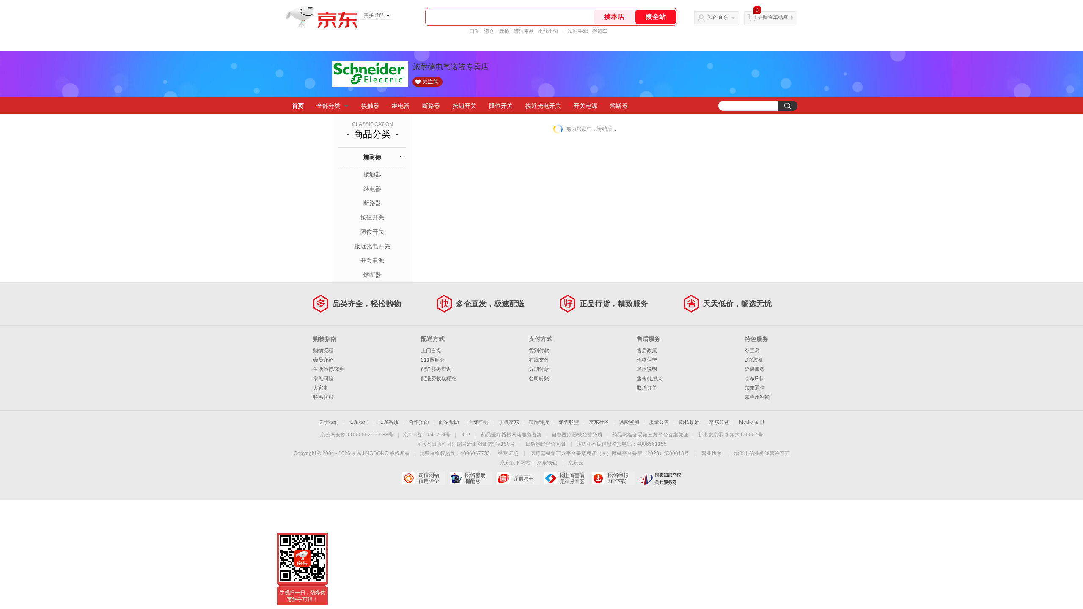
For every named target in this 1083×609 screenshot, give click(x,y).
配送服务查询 (436, 369)
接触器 (370, 105)
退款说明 (647, 369)
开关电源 (585, 105)
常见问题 (323, 378)
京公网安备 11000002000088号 (356, 435)
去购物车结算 (773, 17)
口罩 (475, 31)
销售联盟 (569, 422)
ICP (466, 435)
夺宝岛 (752, 351)
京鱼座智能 (757, 397)
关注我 (430, 82)
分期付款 (539, 369)
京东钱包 (547, 463)
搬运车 (599, 31)
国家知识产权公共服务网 (660, 478)
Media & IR (751, 422)
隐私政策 (689, 422)
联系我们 (359, 422)
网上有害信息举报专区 (565, 478)
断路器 (431, 105)
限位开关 (501, 105)
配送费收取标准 (438, 378)
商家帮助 (449, 422)
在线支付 (539, 360)
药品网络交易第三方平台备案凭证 (650, 435)
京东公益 (719, 422)
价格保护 (647, 360)
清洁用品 (524, 31)
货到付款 (539, 351)
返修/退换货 (650, 378)
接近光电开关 (543, 105)
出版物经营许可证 (546, 444)
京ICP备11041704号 (427, 435)
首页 (298, 105)
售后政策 (647, 351)
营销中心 (479, 422)
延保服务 (755, 369)
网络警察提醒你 (470, 478)
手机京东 (509, 422)
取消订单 (647, 388)
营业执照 (711, 453)
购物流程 (323, 351)
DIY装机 (754, 360)
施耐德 (372, 157)
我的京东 (718, 17)
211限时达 (433, 360)
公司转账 (539, 378)
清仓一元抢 (496, 31)
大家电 (320, 388)
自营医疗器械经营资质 (577, 435)
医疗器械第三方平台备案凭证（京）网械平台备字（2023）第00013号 (610, 453)
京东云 (575, 463)
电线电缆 (548, 31)
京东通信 (755, 388)
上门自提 (431, 351)
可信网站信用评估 (423, 478)
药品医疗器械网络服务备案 (511, 435)
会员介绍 (323, 360)
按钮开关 (464, 105)
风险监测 (629, 422)
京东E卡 (754, 378)
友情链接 (539, 422)
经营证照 (508, 453)
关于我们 (329, 422)
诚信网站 (518, 478)
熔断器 (619, 105)
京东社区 (599, 422)
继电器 (401, 105)
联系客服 (323, 397)
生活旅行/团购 (329, 369)
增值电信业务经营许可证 (762, 453)
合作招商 (419, 422)
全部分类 (328, 105)
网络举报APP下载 (613, 478)
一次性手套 (575, 31)
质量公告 (659, 422)
